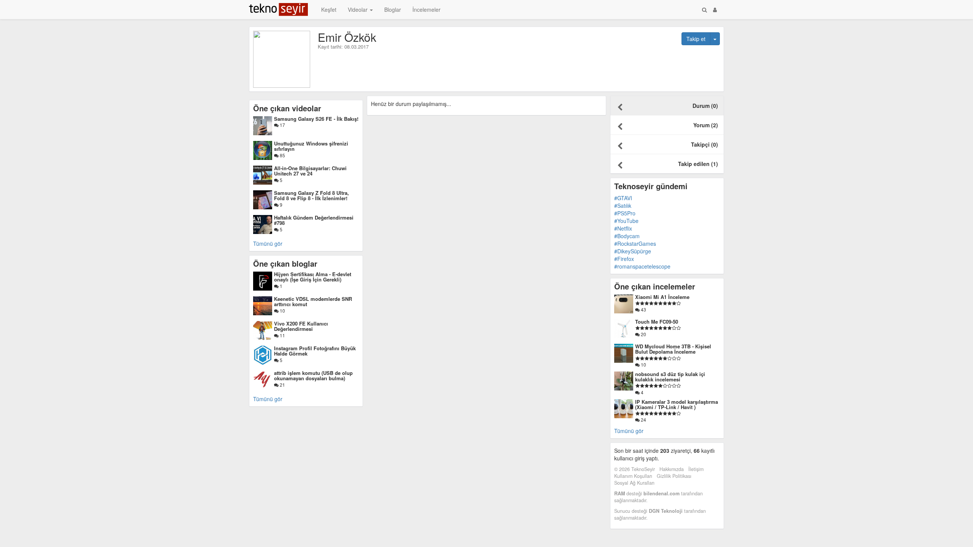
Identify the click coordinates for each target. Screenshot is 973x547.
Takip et (695, 39)
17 (282, 125)
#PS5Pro (624, 213)
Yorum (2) (705, 125)
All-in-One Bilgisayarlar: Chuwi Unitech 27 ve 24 (310, 170)
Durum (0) (705, 105)
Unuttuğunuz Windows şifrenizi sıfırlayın (311, 146)
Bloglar (392, 9)
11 (282, 335)
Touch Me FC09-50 (656, 321)
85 (282, 155)
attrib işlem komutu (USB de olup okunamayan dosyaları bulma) (313, 375)
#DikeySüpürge (632, 251)
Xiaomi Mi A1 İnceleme (662, 296)
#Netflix (623, 228)
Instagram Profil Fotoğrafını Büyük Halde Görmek (315, 351)
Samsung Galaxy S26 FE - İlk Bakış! (316, 118)
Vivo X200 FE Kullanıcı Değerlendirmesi (301, 326)
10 (282, 310)
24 (643, 419)
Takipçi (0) (704, 144)
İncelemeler (426, 9)
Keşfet (328, 9)
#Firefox (624, 258)
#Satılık (622, 205)
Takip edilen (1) (698, 164)
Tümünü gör (267, 243)
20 (643, 334)
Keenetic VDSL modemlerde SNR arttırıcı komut (313, 301)
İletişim (696, 469)
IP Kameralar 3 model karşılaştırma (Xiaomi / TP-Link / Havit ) (676, 404)
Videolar (358, 9)
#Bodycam (627, 236)
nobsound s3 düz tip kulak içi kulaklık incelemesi (670, 376)
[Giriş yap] (715, 9)
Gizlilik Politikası (674, 476)
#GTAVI (623, 198)
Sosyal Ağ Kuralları (634, 482)
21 (282, 384)
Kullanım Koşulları (633, 476)
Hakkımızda (671, 469)
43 (643, 309)
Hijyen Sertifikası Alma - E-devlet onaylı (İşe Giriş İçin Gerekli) (312, 276)
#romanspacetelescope (642, 266)
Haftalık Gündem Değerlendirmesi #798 (313, 220)
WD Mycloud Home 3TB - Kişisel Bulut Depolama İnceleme (673, 349)
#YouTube (626, 220)
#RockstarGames (635, 243)
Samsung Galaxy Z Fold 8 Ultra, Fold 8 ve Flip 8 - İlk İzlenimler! (311, 195)
